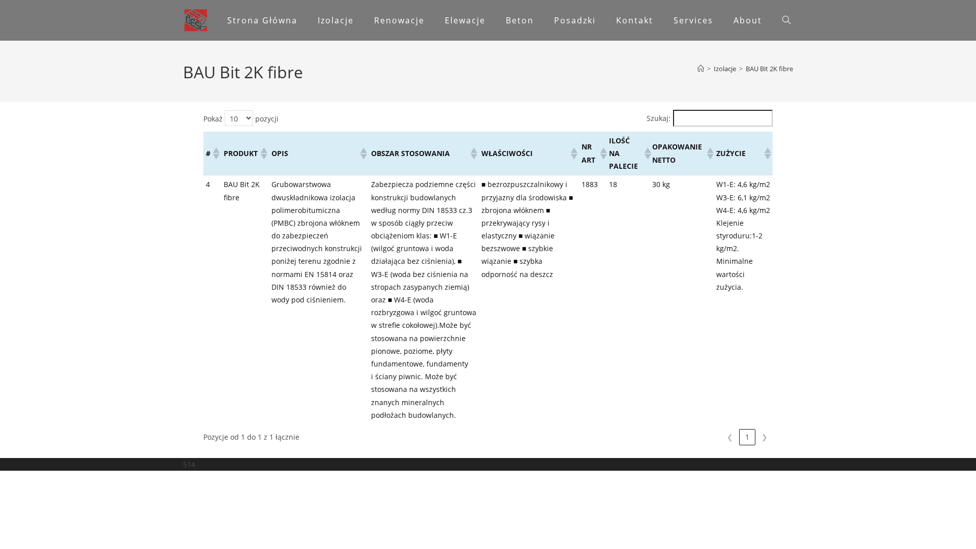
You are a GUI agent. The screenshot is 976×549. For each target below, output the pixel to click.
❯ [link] (764, 437)
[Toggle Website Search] (786, 20)
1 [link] (747, 437)
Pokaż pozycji (241, 119)
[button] (215, 153)
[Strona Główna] (700, 68)
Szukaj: (658, 118)
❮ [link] (730, 437)
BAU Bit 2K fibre (769, 68)
